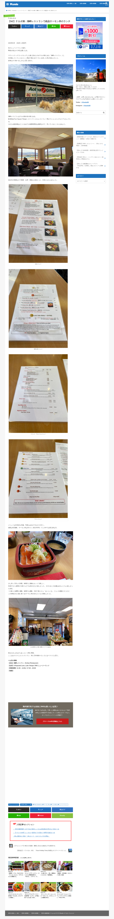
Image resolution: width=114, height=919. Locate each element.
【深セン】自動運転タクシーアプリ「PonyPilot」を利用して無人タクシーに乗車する (89, 165)
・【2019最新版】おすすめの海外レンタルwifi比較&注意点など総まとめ (36, 829)
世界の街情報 (93, 3)
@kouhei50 (86, 105)
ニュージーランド (14, 804)
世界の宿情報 (83, 3)
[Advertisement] (40, 34)
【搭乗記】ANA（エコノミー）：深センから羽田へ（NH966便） (89, 144)
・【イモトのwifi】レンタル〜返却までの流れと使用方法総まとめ (34, 832)
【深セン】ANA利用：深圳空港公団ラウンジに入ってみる (89, 151)
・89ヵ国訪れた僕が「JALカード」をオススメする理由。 (31, 836)
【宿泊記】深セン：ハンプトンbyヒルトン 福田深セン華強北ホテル (89, 158)
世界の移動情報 (103, 3)
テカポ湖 (54, 804)
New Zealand (37, 804)
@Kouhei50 (85, 102)
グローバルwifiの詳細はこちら (52, 721)
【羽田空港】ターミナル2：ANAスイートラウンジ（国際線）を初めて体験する (90, 138)
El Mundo (12, 4)
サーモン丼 (46, 804)
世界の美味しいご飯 (71, 3)
